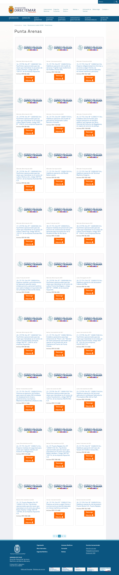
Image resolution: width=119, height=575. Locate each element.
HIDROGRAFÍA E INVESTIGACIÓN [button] (75, 19)
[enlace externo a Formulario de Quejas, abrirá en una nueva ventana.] (105, 569)
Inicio (24, 25)
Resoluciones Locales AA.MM (36, 25)
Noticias (75, 9)
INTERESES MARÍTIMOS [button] (62, 19)
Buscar (116, 2)
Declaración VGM (90, 553)
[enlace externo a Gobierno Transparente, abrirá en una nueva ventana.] (79, 569)
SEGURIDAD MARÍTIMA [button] (50, 19)
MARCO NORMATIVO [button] (38, 19)
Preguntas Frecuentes (56, 10)
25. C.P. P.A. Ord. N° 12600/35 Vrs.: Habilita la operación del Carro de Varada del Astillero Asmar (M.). (89, 448)
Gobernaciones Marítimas (48, 10)
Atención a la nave (91, 548)
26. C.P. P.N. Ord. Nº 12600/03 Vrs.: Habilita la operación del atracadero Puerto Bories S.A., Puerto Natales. (89, 504)
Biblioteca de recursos (39, 569)
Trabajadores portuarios (92, 551)
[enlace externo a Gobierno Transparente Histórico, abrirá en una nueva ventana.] (92, 569)
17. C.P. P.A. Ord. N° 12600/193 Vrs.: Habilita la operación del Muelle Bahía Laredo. (59, 173)
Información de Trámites (87, 10)
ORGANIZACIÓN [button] (14, 18)
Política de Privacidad (26, 569)
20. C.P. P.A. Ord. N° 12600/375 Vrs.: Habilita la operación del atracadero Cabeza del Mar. (89, 282)
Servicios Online (65, 10)
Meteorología (96, 9)
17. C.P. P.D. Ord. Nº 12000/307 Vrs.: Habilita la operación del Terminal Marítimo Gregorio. (89, 173)
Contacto (104, 9)
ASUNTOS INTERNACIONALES (91, 19)
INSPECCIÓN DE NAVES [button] (104, 19)
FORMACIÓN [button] (26, 18)
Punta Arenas (48, 25)
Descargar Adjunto (29, 79)
